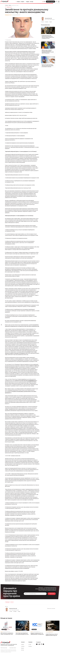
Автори (31, 1)
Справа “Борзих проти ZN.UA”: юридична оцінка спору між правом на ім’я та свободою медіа (52, 635)
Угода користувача (12, 647)
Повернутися (9, 7)
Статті (10, 14)
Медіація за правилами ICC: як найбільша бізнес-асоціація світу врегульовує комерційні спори (37, 634)
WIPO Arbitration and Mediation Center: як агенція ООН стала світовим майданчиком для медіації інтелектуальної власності (7, 634)
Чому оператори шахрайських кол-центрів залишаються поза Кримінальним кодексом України (22, 634)
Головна (6, 5)
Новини (18, 1)
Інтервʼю (22, 1)
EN (44, 1)
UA (42, 1)
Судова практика (50, 631)
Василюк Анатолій (13, 608)
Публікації (7, 14)
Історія (30, 644)
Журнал (27, 1)
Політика (17, 631)
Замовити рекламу (50, 1)
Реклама (30, 646)
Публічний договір (4, 647)
